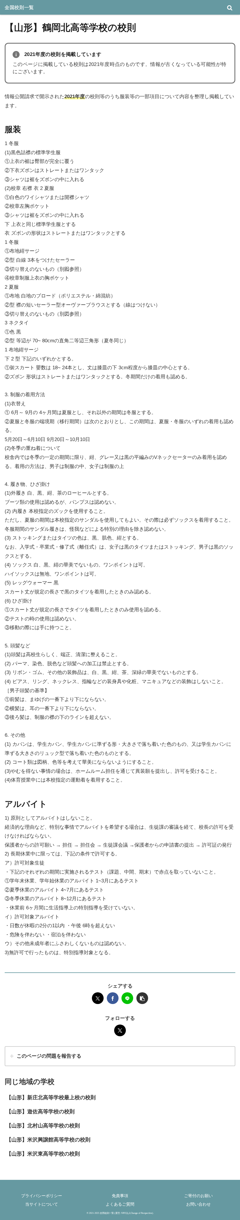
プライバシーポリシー (41, 1195)
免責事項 (120, 1195)
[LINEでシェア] (127, 998)
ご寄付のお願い (198, 1195)
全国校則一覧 (19, 7)
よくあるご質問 (120, 1204)
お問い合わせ (198, 1204)
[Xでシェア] (98, 998)
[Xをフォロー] (120, 1030)
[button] (142, 998)
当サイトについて (41, 1204)
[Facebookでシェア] (113, 998)
